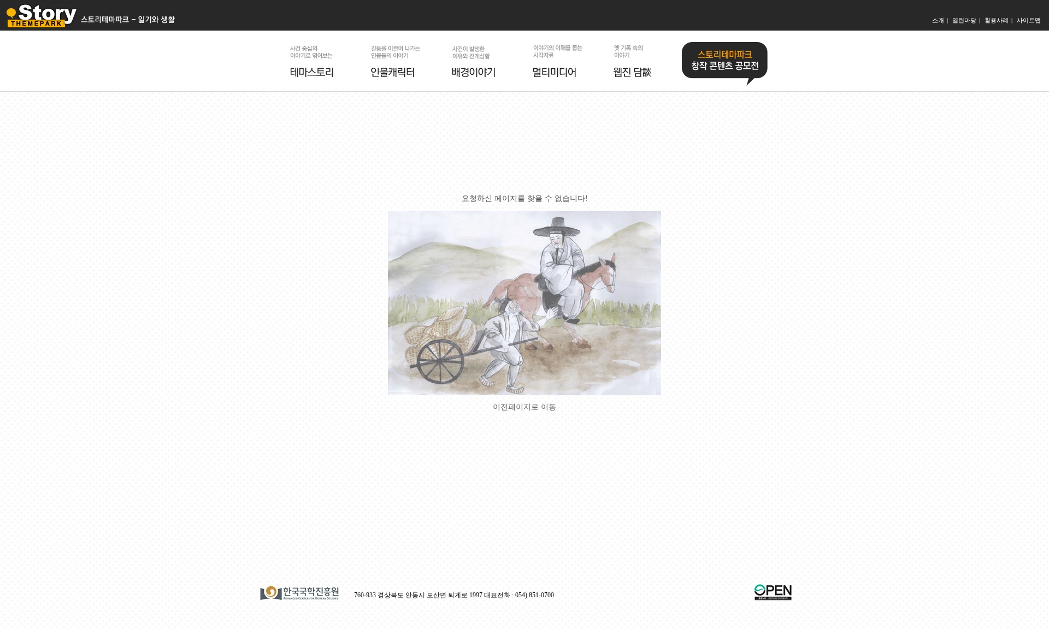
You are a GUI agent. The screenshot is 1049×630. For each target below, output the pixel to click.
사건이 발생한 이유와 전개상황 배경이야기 (479, 61)
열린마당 (964, 20)
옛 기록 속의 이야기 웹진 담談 (641, 61)
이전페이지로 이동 (524, 407)
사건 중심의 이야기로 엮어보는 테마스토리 (317, 61)
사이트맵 (1029, 20)
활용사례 (997, 20)
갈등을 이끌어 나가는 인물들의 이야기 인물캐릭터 (398, 61)
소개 (938, 20)
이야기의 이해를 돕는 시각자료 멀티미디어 (560, 61)
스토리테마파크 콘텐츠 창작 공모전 (725, 64)
